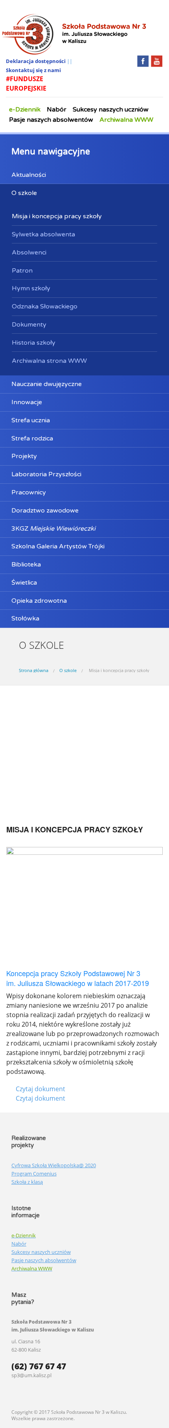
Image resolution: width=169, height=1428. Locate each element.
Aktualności (28, 175)
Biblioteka (26, 564)
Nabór (56, 109)
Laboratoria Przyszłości (46, 474)
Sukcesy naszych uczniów (111, 109)
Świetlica (24, 583)
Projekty (24, 456)
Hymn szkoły (31, 288)
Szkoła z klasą (27, 1181)
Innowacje (26, 402)
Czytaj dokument (40, 1088)
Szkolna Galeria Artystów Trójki (58, 546)
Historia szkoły (33, 343)
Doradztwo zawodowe (45, 510)
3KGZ (53, 529)
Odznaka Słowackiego (44, 306)
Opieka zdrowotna (39, 601)
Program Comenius (34, 1173)
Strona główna (33, 670)
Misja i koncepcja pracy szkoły (57, 216)
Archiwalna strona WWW (49, 361)
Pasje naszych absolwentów (51, 120)
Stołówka (25, 618)
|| (69, 61)
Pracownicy (28, 492)
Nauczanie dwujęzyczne (46, 384)
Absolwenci (29, 252)
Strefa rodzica (32, 438)
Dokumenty (29, 325)
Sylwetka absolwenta (43, 234)
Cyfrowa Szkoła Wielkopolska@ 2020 (53, 1165)
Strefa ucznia (30, 420)
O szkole (24, 193)
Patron (22, 271)
